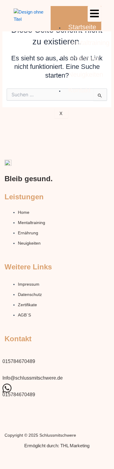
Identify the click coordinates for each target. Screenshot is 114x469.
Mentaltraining (88, 43)
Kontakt (79, 90)
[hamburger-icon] (94, 14)
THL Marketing (74, 445)
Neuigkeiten (85, 74)
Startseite (82, 27)
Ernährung (83, 58)
